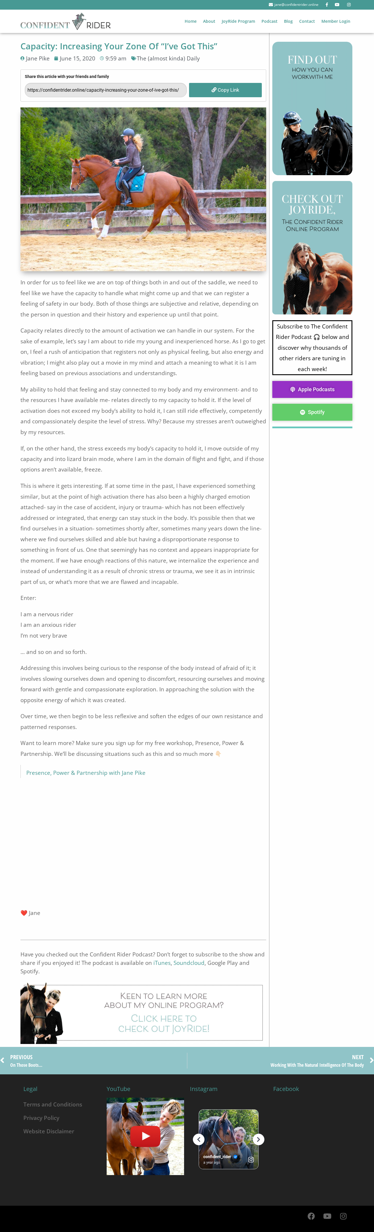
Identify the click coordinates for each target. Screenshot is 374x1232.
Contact (307, 21)
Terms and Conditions (52, 1104)
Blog (288, 21)
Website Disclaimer (48, 1131)
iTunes (162, 963)
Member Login (335, 21)
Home (191, 21)
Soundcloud (189, 963)
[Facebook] (311, 1216)
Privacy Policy (41, 1118)
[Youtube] (327, 1216)
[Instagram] (343, 1216)
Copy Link (228, 90)
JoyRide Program (238, 21)
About (209, 21)
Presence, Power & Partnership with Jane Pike (86, 773)
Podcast (270, 21)
